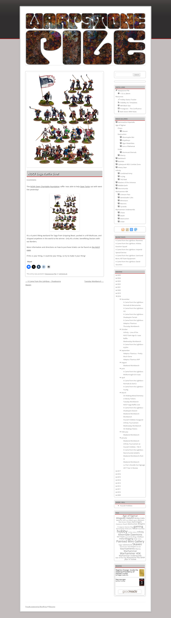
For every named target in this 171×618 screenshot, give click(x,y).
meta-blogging (126, 538)
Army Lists (139, 518)
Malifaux (140, 537)
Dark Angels (137, 522)
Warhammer (130, 550)
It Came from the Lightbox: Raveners (129, 240)
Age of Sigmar (130, 515)
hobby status (132, 532)
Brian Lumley (121, 581)
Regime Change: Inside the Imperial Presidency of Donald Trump (127, 572)
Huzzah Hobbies (126, 505)
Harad (134, 528)
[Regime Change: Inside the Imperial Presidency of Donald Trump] (141, 576)
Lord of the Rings (131, 537)
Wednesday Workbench (132, 341)
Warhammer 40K (130, 553)
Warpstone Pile (50, 274)
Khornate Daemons (130, 534)
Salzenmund (127, 545)
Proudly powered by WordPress (36, 607)
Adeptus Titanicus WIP (131, 359)
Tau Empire (131, 546)
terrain (138, 547)
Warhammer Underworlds (130, 555)
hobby (122, 531)
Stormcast (123, 547)
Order (136, 539)
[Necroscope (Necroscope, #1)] (141, 585)
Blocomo (52, 607)
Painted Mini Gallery (130, 541)
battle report (133, 520)
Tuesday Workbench (94, 281)
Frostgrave (120, 527)
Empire (141, 523)
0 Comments (31, 180)
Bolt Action (122, 522)
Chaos (129, 522)
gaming (138, 526)
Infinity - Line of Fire (130, 332)
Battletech (141, 520)
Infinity (140, 531)
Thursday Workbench (131, 326)
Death (125, 524)
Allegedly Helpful (125, 518)
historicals (141, 529)
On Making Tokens (130, 429)
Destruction (132, 524)
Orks (139, 539)
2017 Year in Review (130, 468)
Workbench (127, 417)
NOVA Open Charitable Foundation (45, 186)
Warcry (138, 549)
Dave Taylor (85, 186)
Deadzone (119, 524)
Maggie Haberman (122, 575)
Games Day (129, 527)
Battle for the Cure (122, 520)
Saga (120, 545)
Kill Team (121, 537)
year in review (130, 559)
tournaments (127, 548)
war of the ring (121, 557)
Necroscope (121, 579)
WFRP (142, 557)
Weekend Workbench (131, 365)
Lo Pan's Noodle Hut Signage (134, 465)
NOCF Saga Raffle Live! (131, 405)
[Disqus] (64, 318)
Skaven (137, 544)
